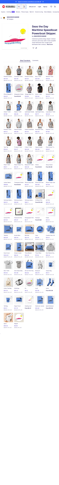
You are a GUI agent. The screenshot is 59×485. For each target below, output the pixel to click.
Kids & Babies (48, 12)
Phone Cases (24, 12)
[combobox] (21, 7)
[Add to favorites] (33, 47)
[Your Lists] (51, 6)
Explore (3, 12)
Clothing (10, 12)
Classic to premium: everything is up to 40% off (29, 1)
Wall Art (32, 12)
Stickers (18, 12)
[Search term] (24, 6)
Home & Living (39, 12)
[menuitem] (3, 12)
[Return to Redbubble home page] (8, 6)
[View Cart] (55, 6)
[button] (29, 1)
